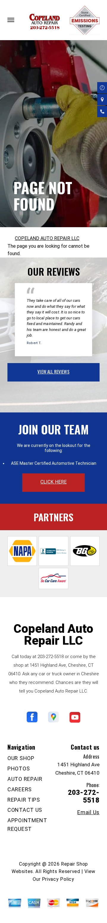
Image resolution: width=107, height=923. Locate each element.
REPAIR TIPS (23, 800)
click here (53, 482)
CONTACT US (24, 810)
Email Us (88, 812)
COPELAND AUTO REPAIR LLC (47, 238)
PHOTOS (18, 768)
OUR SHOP (20, 758)
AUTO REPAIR (25, 779)
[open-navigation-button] (10, 20)
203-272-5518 (50, 656)
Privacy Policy (58, 879)
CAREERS (19, 789)
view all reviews (53, 371)
